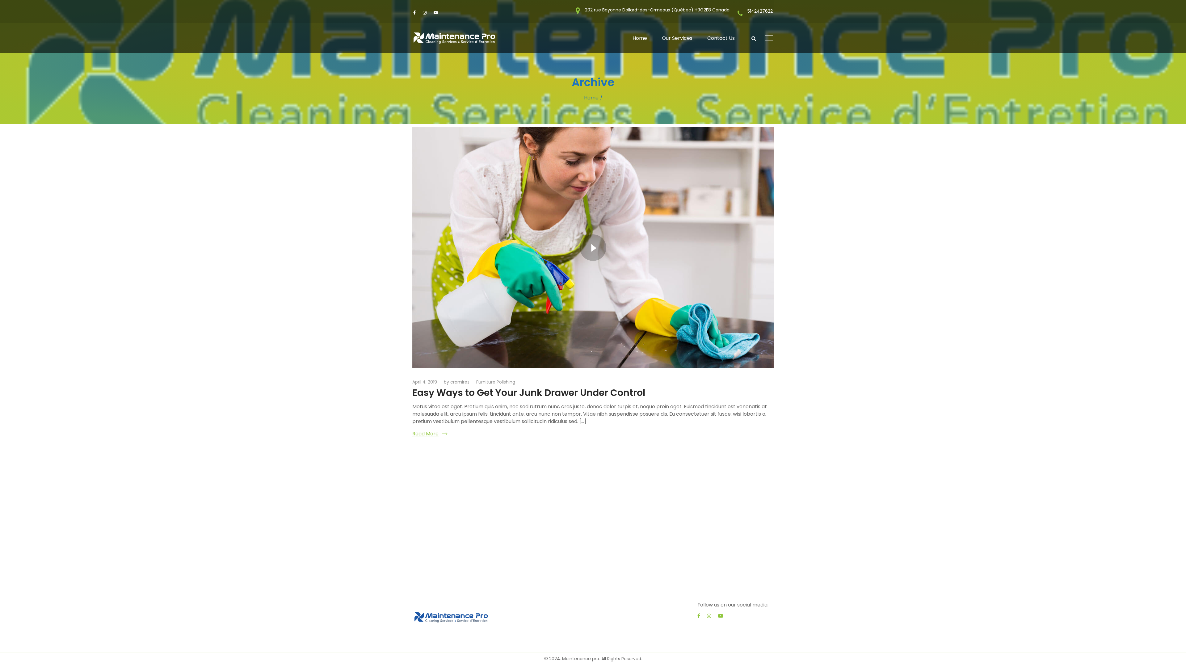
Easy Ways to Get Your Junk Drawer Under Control (528, 392)
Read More (425, 433)
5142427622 (760, 11)
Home (591, 97)
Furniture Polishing (495, 382)
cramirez (459, 382)
